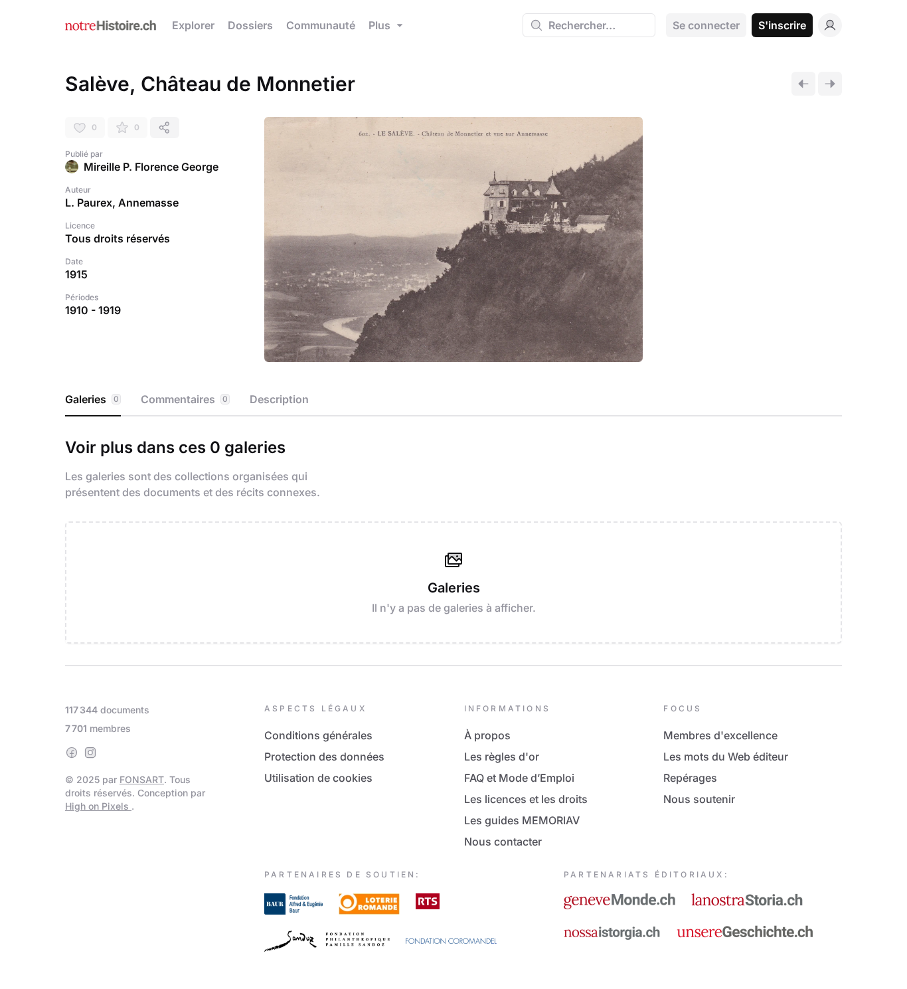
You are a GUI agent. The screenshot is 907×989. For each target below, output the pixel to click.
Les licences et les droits (526, 799)
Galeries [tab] (92, 399)
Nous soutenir (699, 799)
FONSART (142, 779)
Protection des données (324, 756)
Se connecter (706, 25)
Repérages (690, 777)
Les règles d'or (501, 756)
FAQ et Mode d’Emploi (519, 777)
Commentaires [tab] (184, 399)
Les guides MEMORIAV (522, 820)
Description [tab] (279, 399)
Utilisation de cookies (318, 777)
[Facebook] (71, 752)
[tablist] (453, 399)
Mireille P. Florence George (151, 166)
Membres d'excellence (720, 735)
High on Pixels (98, 806)
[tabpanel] (453, 538)
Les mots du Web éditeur (725, 756)
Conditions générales (318, 735)
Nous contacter (503, 841)
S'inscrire (782, 25)
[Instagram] (90, 752)
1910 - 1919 (93, 310)
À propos (487, 735)
